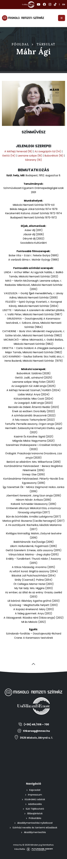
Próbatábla (35, 818)
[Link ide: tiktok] (55, 4)
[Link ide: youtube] (38, 4)
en (63, 4)
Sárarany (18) (33, 160)
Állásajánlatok (35, 813)
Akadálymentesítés (35, 832)
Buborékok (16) (53, 155)
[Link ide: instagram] (50, 4)
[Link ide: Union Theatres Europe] (28, 4)
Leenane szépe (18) (30, 155)
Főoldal (20, 44)
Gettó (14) (8, 155)
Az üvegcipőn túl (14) (48, 151)
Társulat (46, 44)
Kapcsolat (34, 790)
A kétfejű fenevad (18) (18, 151)
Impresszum (35, 794)
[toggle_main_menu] (61, 18)
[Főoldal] (23, 18)
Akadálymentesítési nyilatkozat (35, 822)
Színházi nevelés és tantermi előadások (35, 827)
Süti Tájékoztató (35, 808)
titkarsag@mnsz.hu (36, 731)
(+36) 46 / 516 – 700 (36, 724)
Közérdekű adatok (35, 799)
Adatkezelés (35, 804)
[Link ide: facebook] (44, 4)
